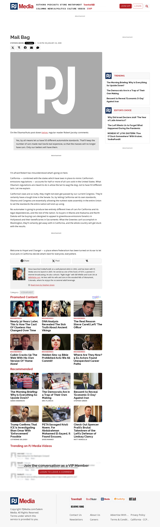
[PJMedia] (22, 6)
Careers (94, 519)
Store (63, 5)
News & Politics (57, 9)
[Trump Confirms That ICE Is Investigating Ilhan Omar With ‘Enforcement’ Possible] (24, 413)
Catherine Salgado (18, 439)
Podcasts (53, 5)
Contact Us (76, 514)
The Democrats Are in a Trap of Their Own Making (56, 394)
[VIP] (89, 8)
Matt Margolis (80, 439)
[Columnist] (20, 274)
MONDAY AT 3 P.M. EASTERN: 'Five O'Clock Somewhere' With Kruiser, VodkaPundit (125, 136)
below (45, 132)
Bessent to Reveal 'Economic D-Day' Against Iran (86, 394)
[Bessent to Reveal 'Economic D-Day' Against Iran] (88, 380)
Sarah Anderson (17, 401)
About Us (95, 514)
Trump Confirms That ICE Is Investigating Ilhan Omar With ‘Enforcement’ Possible (23, 430)
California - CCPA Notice (140, 519)
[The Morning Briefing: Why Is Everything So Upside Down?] (24, 380)
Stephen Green (17, 43)
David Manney (48, 439)
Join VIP (125, 6)
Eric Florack (47, 401)
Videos (81, 9)
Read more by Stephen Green (42, 285)
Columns (41, 9)
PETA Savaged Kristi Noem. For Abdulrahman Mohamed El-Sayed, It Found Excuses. (56, 430)
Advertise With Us (120, 514)
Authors (41, 5)
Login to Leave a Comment (56, 472)
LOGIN (137, 6)
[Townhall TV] (90, 4)
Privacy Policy (138, 514)
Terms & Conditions (120, 519)
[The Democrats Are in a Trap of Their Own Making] (56, 380)
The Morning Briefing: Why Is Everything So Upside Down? (24, 394)
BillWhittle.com (34, 277)
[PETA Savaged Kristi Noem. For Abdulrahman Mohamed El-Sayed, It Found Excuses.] (56, 413)
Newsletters (76, 519)
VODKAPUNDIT (27, 292)
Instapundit (75, 5)
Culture (71, 9)
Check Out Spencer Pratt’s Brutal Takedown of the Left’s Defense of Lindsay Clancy (86, 430)
